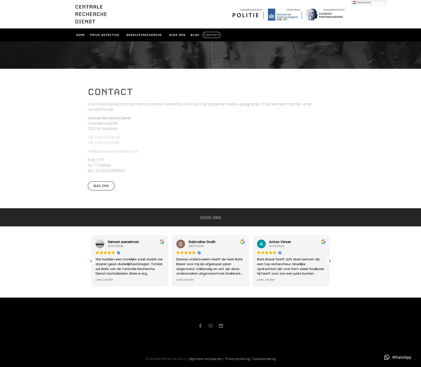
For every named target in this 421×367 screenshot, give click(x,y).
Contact (211, 35)
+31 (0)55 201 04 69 (103, 142)
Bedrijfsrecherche (144, 35)
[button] (329, 261)
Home (80, 35)
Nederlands (363, 2)
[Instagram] (210, 326)
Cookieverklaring (264, 359)
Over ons (177, 35)
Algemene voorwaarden (205, 359)
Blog (195, 35)
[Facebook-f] (200, 326)
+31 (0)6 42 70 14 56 (104, 137)
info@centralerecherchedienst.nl (113, 151)
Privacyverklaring (237, 359)
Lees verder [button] (104, 280)
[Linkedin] (220, 326)
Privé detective (104, 35)
